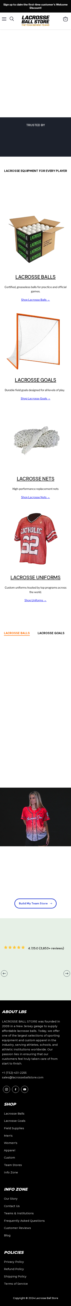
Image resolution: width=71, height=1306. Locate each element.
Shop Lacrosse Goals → (35, 398)
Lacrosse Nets (35, 479)
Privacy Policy (14, 1262)
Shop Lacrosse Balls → (35, 299)
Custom (9, 1157)
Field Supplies (14, 1128)
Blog (7, 1235)
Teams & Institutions (19, 1213)
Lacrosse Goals (35, 380)
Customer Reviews (17, 1228)
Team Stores (13, 1165)
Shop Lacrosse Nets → (35, 497)
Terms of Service (16, 1283)
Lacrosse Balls (35, 277)
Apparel (9, 1150)
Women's (10, 1143)
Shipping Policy (15, 1276)
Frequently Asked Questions (24, 1221)
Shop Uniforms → (35, 600)
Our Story (11, 1198)
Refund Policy (14, 1269)
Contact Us (12, 1206)
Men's (8, 1135)
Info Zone (11, 1172)
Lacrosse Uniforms (35, 577)
